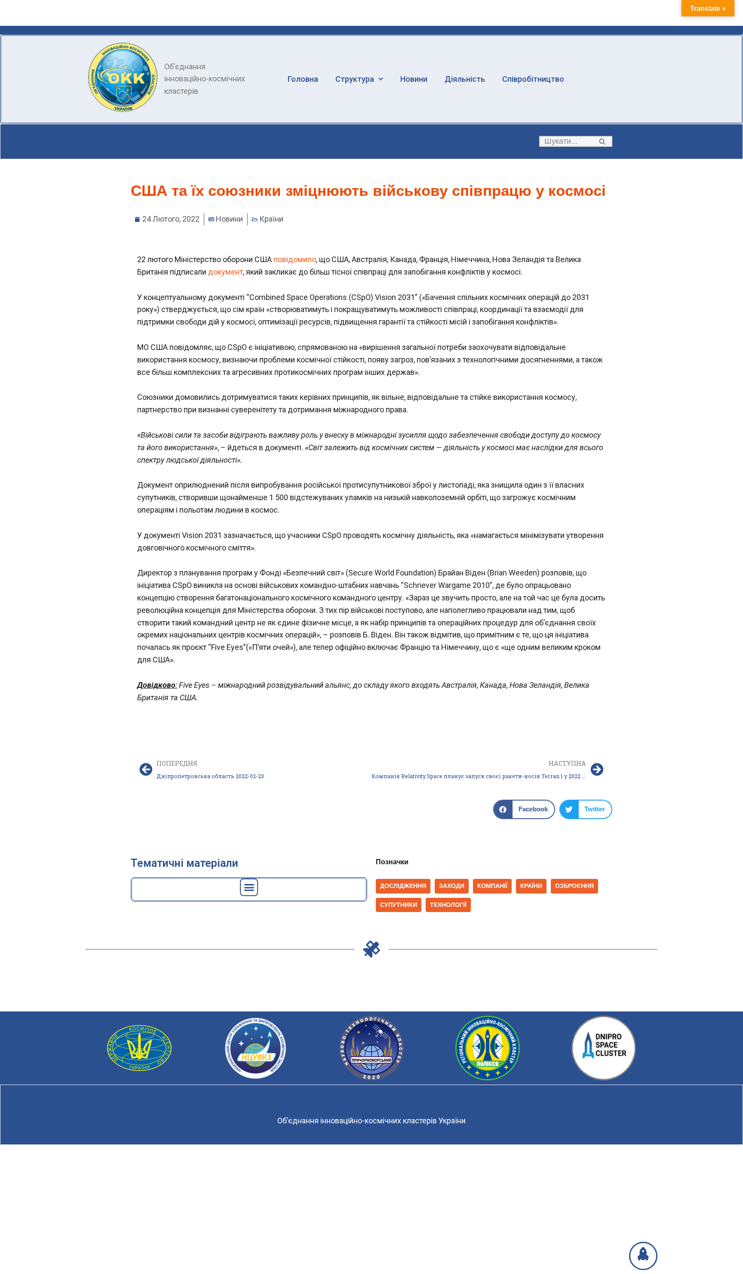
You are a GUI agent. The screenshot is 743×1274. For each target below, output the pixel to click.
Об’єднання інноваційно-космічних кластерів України (371, 1120)
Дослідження (403, 886)
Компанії (492, 886)
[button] (602, 141)
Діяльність (465, 78)
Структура (354, 78)
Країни (271, 218)
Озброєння (574, 886)
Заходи (451, 886)
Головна (303, 78)
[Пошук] (602, 141)
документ (225, 271)
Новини (413, 78)
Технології (448, 905)
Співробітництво (533, 78)
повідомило (294, 259)
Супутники (398, 905)
